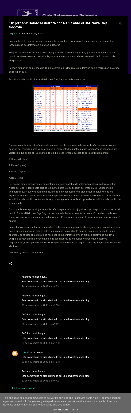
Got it (76, 409)
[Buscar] (126, 9)
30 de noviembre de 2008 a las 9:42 (40, 380)
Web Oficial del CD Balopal (33, 7)
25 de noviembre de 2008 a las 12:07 (41, 305)
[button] (120, 23)
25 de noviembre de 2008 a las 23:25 (41, 324)
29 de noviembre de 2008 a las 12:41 (41, 343)
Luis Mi (25, 352)
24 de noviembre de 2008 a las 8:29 (40, 286)
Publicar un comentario (24, 388)
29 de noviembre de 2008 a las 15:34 (41, 361)
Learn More (60, 409)
